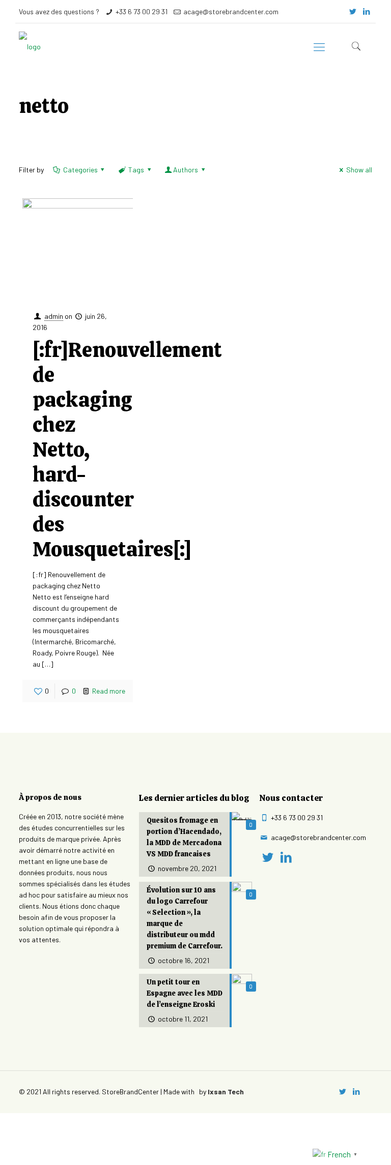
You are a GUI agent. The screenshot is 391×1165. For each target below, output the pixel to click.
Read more (108, 690)
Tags (136, 169)
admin (53, 316)
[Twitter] (353, 11)
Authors (185, 169)
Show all (359, 169)
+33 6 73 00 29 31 (141, 11)
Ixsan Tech (226, 1091)
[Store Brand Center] (30, 46)
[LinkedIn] (366, 11)
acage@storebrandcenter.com (230, 11)
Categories (80, 169)
